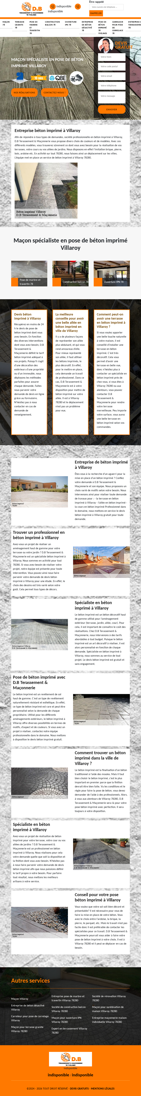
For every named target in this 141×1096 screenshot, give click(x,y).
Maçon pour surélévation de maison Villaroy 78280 (108, 1009)
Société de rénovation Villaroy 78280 (109, 998)
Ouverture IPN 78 (71, 23)
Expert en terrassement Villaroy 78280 (69, 1030)
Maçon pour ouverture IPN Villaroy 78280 (66, 1020)
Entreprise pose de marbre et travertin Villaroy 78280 (68, 998)
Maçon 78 (6, 23)
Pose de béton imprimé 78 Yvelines (102, 28)
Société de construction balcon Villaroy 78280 (69, 1009)
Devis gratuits (79, 1088)
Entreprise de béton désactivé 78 (87, 26)
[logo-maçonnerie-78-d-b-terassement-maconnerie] (31, 8)
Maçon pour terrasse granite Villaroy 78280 (27, 1029)
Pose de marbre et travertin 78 (35, 28)
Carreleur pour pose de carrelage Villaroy (30, 1018)
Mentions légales (103, 1088)
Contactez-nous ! (55, 92)
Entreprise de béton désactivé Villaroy (27, 1007)
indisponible (63, 6)
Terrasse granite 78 (19, 25)
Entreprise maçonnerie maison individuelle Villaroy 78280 (109, 1020)
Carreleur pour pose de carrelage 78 (117, 28)
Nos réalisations (24, 92)
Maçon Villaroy (19, 999)
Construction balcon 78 (52, 23)
